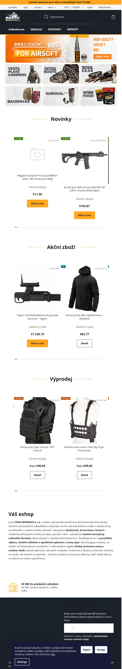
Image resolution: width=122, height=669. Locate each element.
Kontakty (12, 7)
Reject (86, 649)
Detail (84, 343)
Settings (22, 662)
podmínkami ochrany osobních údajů (86, 637)
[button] (14, 48)
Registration (105, 7)
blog (26, 7)
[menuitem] (16, 29)
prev (10, 181)
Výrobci (38, 7)
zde (53, 654)
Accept (101, 649)
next (111, 181)
